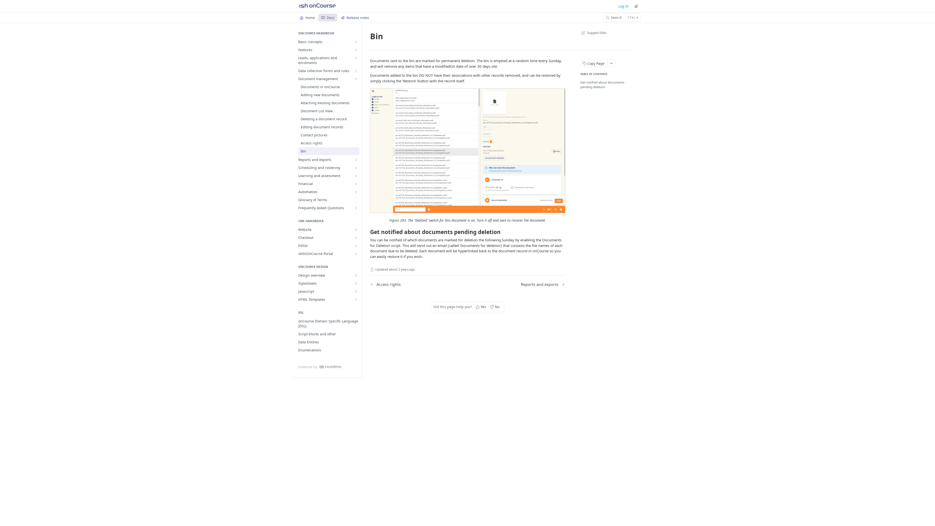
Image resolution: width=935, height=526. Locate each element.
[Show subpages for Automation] (356, 192)
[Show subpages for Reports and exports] (356, 160)
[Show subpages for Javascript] (356, 291)
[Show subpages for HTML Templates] (356, 299)
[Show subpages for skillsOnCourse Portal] (356, 254)
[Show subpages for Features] (356, 50)
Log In (623, 6)
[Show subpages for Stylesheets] (356, 283)
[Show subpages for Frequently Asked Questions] (356, 208)
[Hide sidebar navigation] (361, 200)
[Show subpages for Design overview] (356, 275)
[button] (467, 150)
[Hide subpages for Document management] (356, 79)
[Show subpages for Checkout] (356, 238)
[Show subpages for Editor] (356, 246)
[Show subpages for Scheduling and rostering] (356, 168)
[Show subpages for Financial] (356, 184)
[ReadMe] (330, 367)
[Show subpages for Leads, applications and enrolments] (356, 58)
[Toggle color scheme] (636, 6)
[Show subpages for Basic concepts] (356, 42)
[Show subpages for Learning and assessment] (356, 176)
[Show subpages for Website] (356, 230)
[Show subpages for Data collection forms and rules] (356, 71)
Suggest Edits (597, 32)
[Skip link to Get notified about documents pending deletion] (367, 232)
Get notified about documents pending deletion (602, 84)
